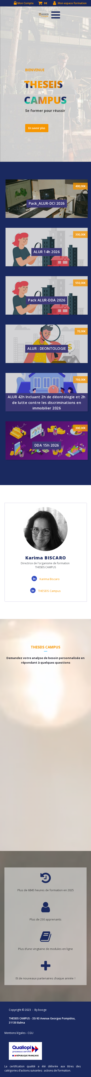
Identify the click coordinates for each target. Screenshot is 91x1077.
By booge (40, 1010)
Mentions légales (14, 1033)
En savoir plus (36, 128)
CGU (30, 1033)
